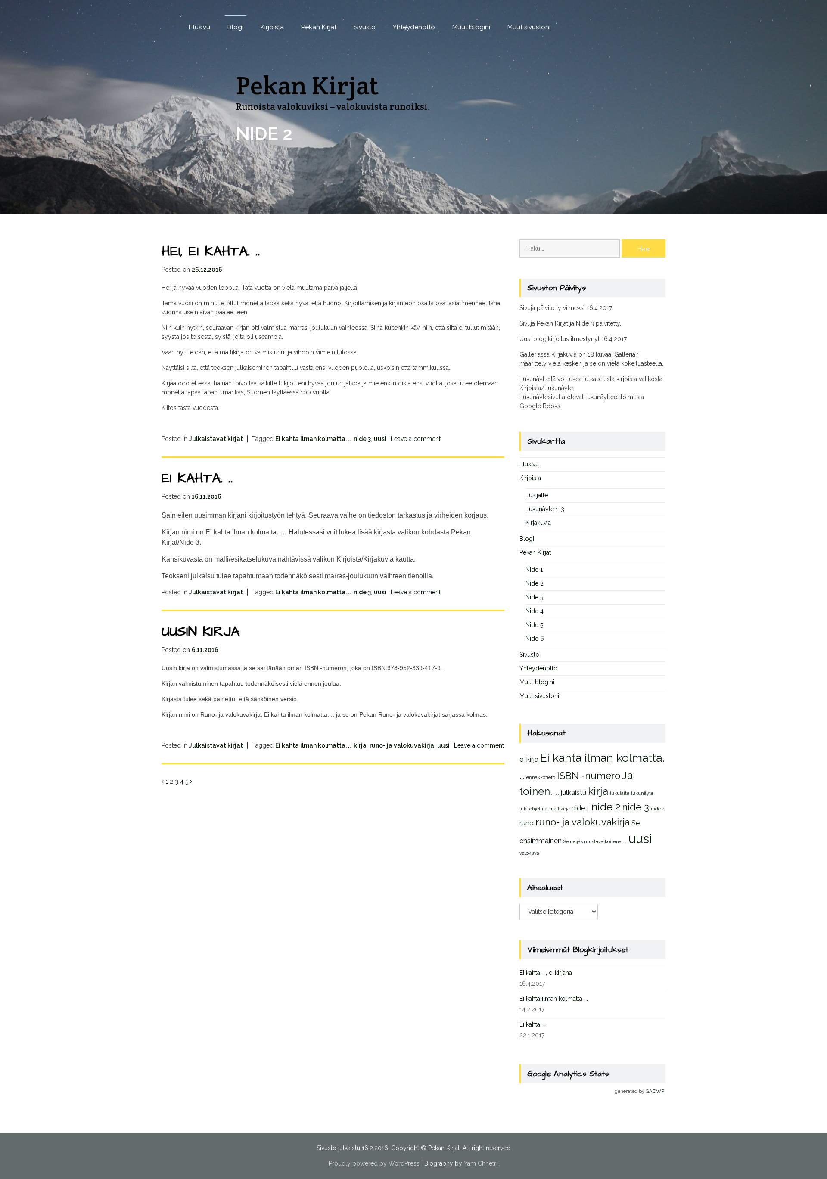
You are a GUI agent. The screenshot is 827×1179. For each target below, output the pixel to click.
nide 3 (362, 438)
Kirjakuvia (538, 522)
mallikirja (559, 808)
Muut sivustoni (528, 27)
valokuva (529, 853)
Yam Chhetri (480, 1163)
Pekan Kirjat (318, 27)
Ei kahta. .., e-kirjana (545, 972)
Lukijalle (536, 495)
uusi (380, 438)
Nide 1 (534, 569)
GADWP (655, 1091)
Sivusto (365, 27)
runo (526, 823)
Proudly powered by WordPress (374, 1163)
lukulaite (619, 793)
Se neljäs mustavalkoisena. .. (595, 841)
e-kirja (528, 759)
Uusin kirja (200, 631)
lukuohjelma (533, 808)
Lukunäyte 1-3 (544, 509)
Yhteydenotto (414, 27)
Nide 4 (534, 611)
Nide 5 (534, 624)
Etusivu (199, 27)
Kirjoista (272, 27)
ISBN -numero (588, 775)
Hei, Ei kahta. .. (211, 251)
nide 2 (605, 806)
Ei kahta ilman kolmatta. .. (313, 438)
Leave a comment (416, 438)
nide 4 (658, 808)
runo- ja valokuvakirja (402, 745)
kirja (360, 745)
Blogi (235, 27)
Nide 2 (534, 583)
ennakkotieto (540, 777)
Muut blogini (471, 27)
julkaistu (573, 792)
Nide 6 (534, 638)
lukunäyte (642, 793)
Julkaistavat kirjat (216, 438)
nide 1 (581, 808)
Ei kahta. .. (197, 478)
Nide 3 (534, 597)
